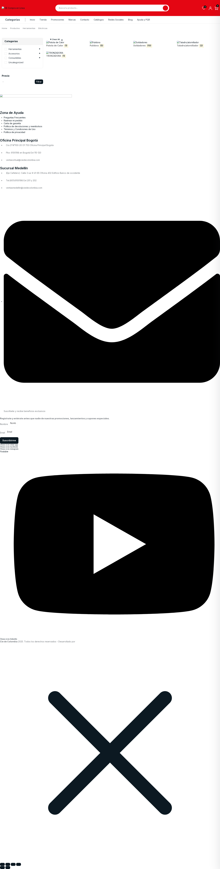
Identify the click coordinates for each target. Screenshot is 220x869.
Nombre (4, 424)
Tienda (43, 19)
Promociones (57, 19)
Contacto (84, 19)
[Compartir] (13, 864)
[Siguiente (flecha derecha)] (7, 867)
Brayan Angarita (84, 641)
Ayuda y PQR (143, 19)
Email (2, 432)
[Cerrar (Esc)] (18, 864)
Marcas (72, 19)
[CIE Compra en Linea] (13, 8)
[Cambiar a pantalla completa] (7, 864)
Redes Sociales (116, 19)
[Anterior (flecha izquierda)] (2, 867)
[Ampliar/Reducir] (2, 864)
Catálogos (99, 19)
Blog (130, 19)
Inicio (32, 19)
